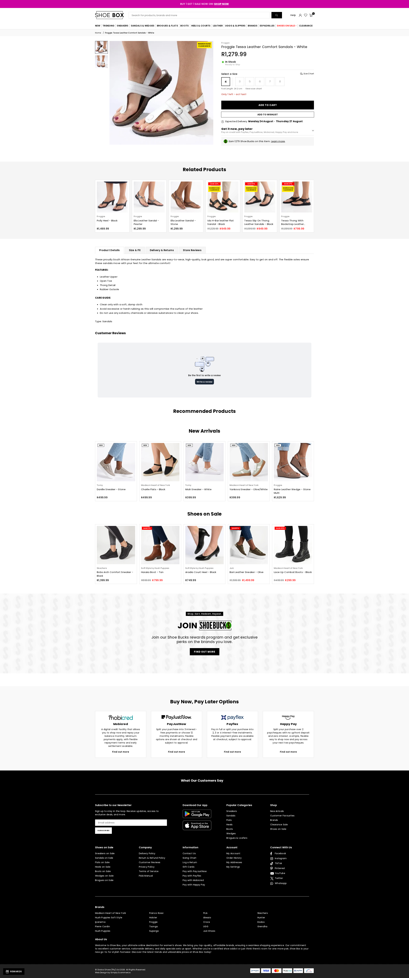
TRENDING (108, 25)
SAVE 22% (177, 184)
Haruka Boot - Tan (152, 572)
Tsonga (153, 926)
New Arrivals (277, 811)
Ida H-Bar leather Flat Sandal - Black (184, 222)
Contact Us (189, 853)
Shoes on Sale (278, 829)
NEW (97, 25)
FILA (205, 913)
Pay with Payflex (192, 875)
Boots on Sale (103, 871)
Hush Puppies (102, 931)
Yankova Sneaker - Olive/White (249, 489)
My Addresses (234, 862)
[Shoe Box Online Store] (112, 15)
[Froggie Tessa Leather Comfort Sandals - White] (101, 47)
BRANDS (252, 25)
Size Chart (308, 73)
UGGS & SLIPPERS (235, 25)
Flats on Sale (102, 862)
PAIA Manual (146, 875)
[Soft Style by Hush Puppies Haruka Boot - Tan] (160, 545)
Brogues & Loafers (236, 838)
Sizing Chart (190, 857)
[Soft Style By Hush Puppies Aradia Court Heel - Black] (204, 545)
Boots (229, 829)
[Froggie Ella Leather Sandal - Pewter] (112, 197)
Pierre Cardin (102, 926)
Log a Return (190, 862)
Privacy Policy (146, 866)
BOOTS (184, 25)
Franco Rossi (156, 913)
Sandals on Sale (104, 857)
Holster (153, 917)
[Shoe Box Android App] (197, 815)
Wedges (231, 833)
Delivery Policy (147, 853)
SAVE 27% (251, 184)
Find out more (120, 751)
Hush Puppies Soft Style (108, 917)
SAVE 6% (235, 528)
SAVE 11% (147, 528)
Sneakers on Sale (105, 853)
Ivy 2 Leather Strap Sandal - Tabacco (292, 222)
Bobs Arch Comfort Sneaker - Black (115, 573)
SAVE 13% (214, 184)
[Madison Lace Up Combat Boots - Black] (293, 545)
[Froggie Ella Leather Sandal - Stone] (149, 197)
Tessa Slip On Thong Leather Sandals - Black (221, 222)
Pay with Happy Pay (194, 884)
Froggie (225, 42)
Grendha (262, 926)
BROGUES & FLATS (167, 25)
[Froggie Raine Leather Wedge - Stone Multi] (293, 462)
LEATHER (218, 25)
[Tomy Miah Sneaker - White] (204, 462)
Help (293, 15)
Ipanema (100, 922)
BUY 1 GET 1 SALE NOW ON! (204, 3)
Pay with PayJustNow (195, 871)
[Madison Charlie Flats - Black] (160, 462)
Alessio (207, 917)
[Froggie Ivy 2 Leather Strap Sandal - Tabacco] (296, 197)
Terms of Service (149, 871)
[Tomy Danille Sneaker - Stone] (116, 462)
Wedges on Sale (104, 875)
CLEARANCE (306, 25)
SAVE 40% (280, 528)
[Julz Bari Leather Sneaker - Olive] (249, 545)
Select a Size (267, 74)
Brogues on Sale (104, 880)
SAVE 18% (287, 184)
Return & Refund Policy (152, 857)
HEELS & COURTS (201, 25)
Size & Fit (135, 250)
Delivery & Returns (162, 250)
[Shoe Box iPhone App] (197, 827)
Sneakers (231, 811)
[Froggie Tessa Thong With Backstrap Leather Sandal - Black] (259, 197)
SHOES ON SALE (286, 25)
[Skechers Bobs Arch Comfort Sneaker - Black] (116, 545)
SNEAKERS (122, 25)
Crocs (206, 922)
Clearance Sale (279, 824)
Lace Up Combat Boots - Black (293, 572)
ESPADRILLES (267, 25)
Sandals (107, 321)
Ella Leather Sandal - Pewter (109, 222)
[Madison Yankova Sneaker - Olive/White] (249, 462)
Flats (229, 820)
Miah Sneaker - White (198, 489)
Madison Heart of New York (110, 913)
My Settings (233, 866)
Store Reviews (192, 250)
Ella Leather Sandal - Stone (146, 222)
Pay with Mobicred (193, 880)
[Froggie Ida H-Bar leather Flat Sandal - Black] (186, 197)
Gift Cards (188, 866)
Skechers (262, 913)
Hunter (261, 917)
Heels (229, 824)
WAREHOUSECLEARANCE (204, 44)
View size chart (253, 88)
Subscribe (103, 830)
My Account (233, 853)
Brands (274, 820)
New (101, 445)
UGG (205, 926)
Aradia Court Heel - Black (200, 572)
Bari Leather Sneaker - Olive (246, 572)
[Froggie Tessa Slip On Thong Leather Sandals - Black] (222, 197)
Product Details (109, 250)
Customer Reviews (149, 862)
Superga (154, 931)
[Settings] (300, 15)
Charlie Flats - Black (153, 489)
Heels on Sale (102, 866)
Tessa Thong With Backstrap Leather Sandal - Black (255, 222)
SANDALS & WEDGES (142, 25)
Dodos (261, 922)
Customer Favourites (282, 815)
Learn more (278, 141)
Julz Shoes (209, 931)
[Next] (209, 93)
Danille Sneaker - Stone (111, 489)
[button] (311, 15)
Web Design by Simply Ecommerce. (113, 972)
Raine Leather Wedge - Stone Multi (292, 491)
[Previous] (114, 93)
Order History (234, 857)
